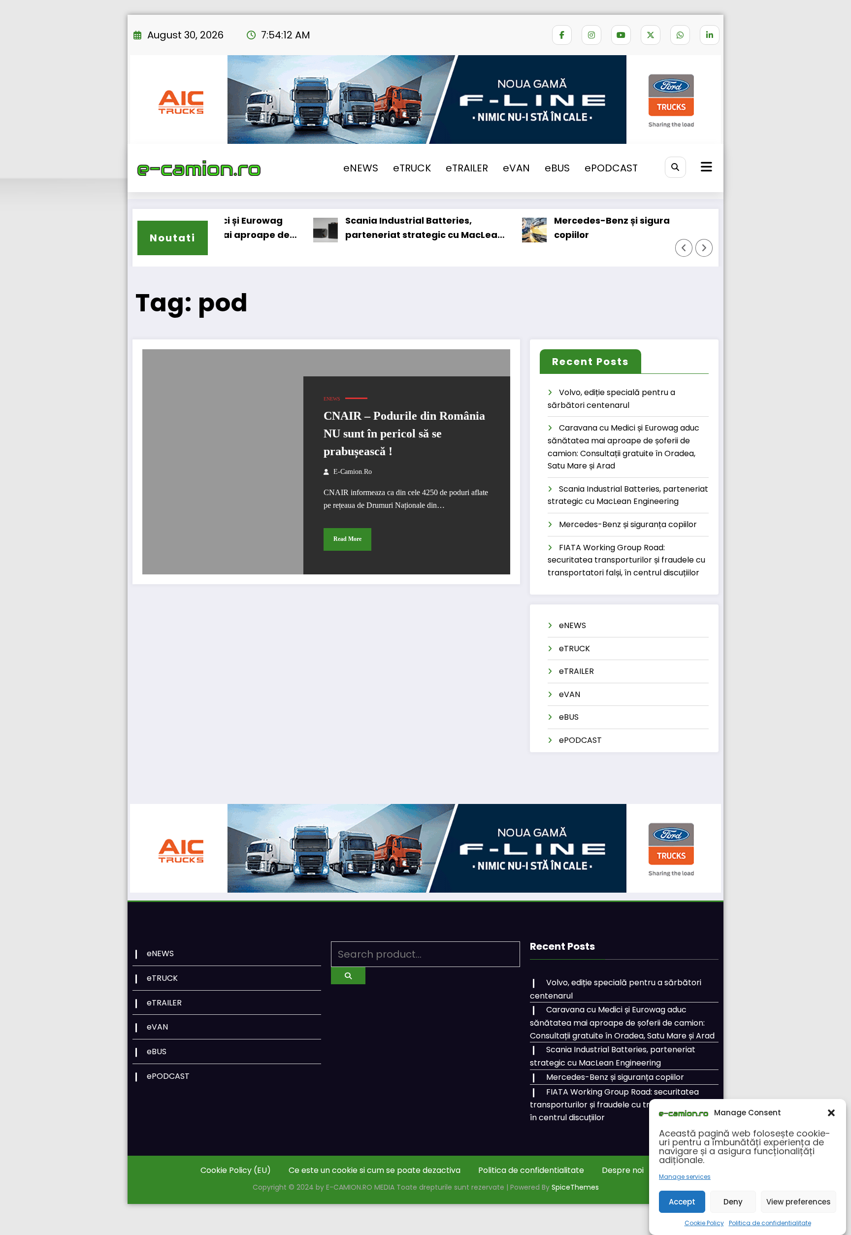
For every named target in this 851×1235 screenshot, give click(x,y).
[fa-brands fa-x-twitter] (650, 35)
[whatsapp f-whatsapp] (680, 35)
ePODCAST (611, 168)
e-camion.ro (352, 471)
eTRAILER (467, 168)
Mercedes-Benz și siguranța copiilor (594, 227)
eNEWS (360, 168)
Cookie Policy (704, 1223)
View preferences (798, 1202)
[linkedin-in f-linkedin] (710, 35)
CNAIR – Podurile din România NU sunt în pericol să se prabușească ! (404, 433)
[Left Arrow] (684, 247)
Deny (733, 1202)
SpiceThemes (575, 1187)
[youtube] (621, 35)
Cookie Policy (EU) (235, 1170)
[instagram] (591, 35)
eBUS (557, 168)
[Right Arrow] (704, 247)
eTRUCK (412, 168)
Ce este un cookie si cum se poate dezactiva (374, 1170)
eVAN (516, 168)
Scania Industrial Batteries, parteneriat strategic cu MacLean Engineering (399, 228)
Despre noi (623, 1170)
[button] (831, 1113)
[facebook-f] (562, 35)
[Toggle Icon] (705, 168)
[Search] (675, 167)
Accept (682, 1202)
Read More (347, 538)
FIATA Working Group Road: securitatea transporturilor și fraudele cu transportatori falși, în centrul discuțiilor (626, 560)
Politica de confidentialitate (770, 1223)
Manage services (685, 1176)
